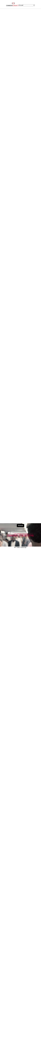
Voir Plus (20, 1054)
